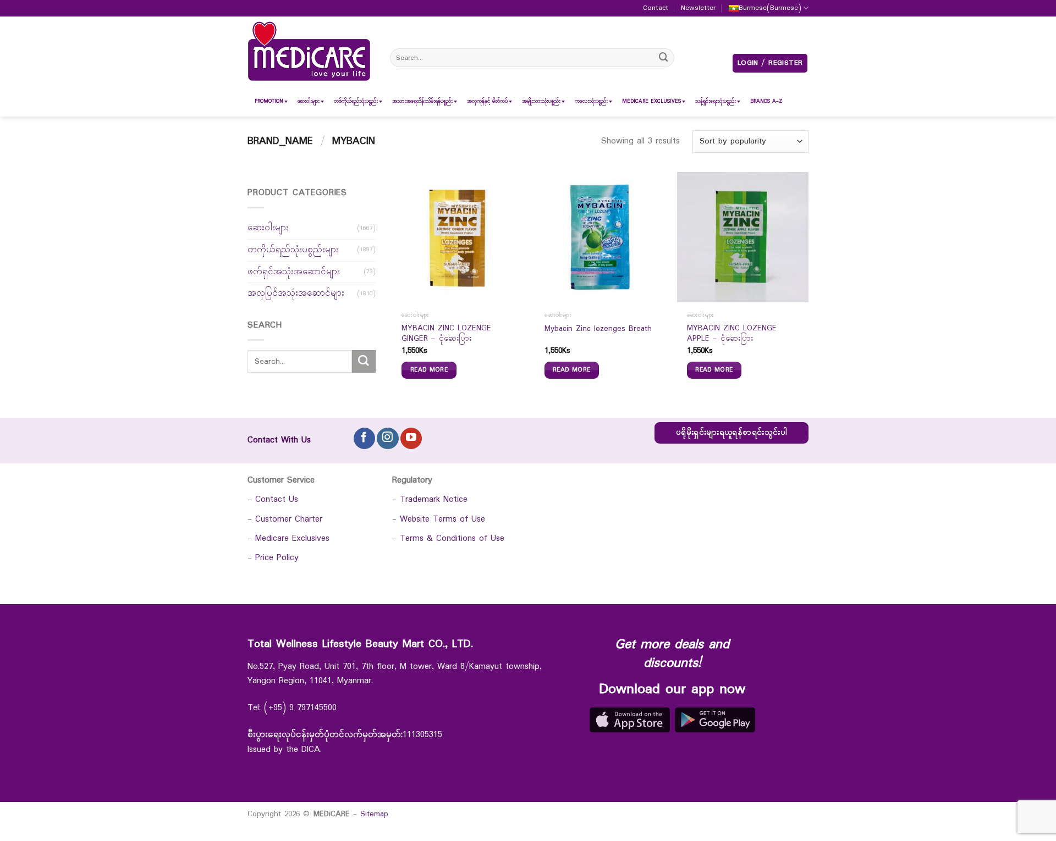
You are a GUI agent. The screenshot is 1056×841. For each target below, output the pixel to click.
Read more (429, 370)
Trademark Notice (434, 499)
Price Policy (277, 558)
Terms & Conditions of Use (452, 538)
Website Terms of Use (442, 519)
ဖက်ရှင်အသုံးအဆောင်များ (294, 272)
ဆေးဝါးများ (268, 228)
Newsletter (698, 8)
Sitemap (374, 814)
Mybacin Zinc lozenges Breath (598, 329)
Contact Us (276, 499)
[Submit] (664, 57)
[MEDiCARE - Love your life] (309, 51)
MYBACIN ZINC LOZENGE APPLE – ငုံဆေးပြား (732, 334)
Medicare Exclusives (292, 538)
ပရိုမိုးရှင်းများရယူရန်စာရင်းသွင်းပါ (731, 433)
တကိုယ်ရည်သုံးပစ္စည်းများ (293, 250)
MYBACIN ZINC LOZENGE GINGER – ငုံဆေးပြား (446, 334)
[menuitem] (269, 101)
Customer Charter (288, 519)
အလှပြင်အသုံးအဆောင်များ (296, 293)
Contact (655, 8)
